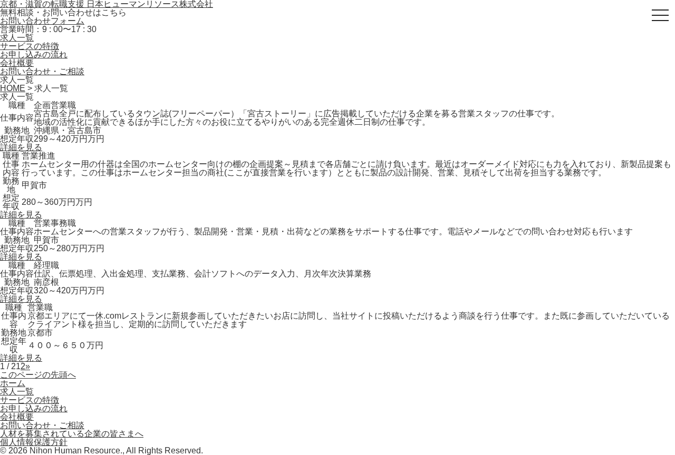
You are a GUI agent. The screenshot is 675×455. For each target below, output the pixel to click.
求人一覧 (17, 37)
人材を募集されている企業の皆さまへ (71, 433)
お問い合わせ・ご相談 (42, 71)
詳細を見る (21, 147)
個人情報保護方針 (34, 442)
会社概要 (17, 62)
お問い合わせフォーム (42, 20)
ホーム (12, 383)
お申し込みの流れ (34, 54)
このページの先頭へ (38, 374)
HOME (12, 88)
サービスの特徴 (29, 46)
